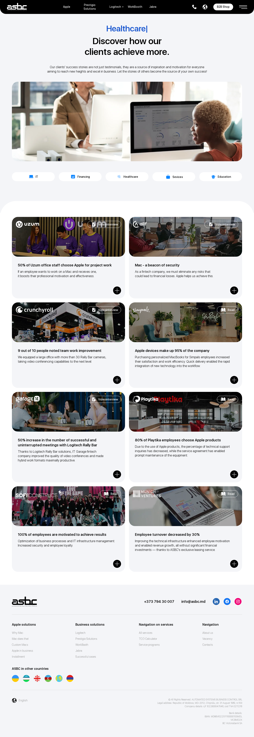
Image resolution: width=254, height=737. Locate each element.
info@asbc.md (193, 601)
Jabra (152, 6)
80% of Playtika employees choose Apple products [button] (178, 440)
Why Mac (17, 632)
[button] (243, 5)
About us (207, 632)
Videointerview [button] (108, 224)
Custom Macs (20, 644)
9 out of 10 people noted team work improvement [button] (59, 351)
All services (145, 632)
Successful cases (85, 656)
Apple (66, 6)
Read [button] (231, 310)
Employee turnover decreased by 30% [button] (167, 534)
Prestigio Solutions (86, 638)
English (23, 700)
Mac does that (20, 638)
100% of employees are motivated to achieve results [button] (62, 534)
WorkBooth (135, 6)
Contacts (207, 644)
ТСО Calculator (148, 638)
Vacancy (207, 638)
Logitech (115, 6)
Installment (18, 656)
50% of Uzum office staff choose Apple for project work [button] (65, 265)
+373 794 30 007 (159, 601)
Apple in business (22, 650)
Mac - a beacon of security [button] (157, 265)
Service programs (149, 644)
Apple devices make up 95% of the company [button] (172, 351)
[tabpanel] (127, 255)
